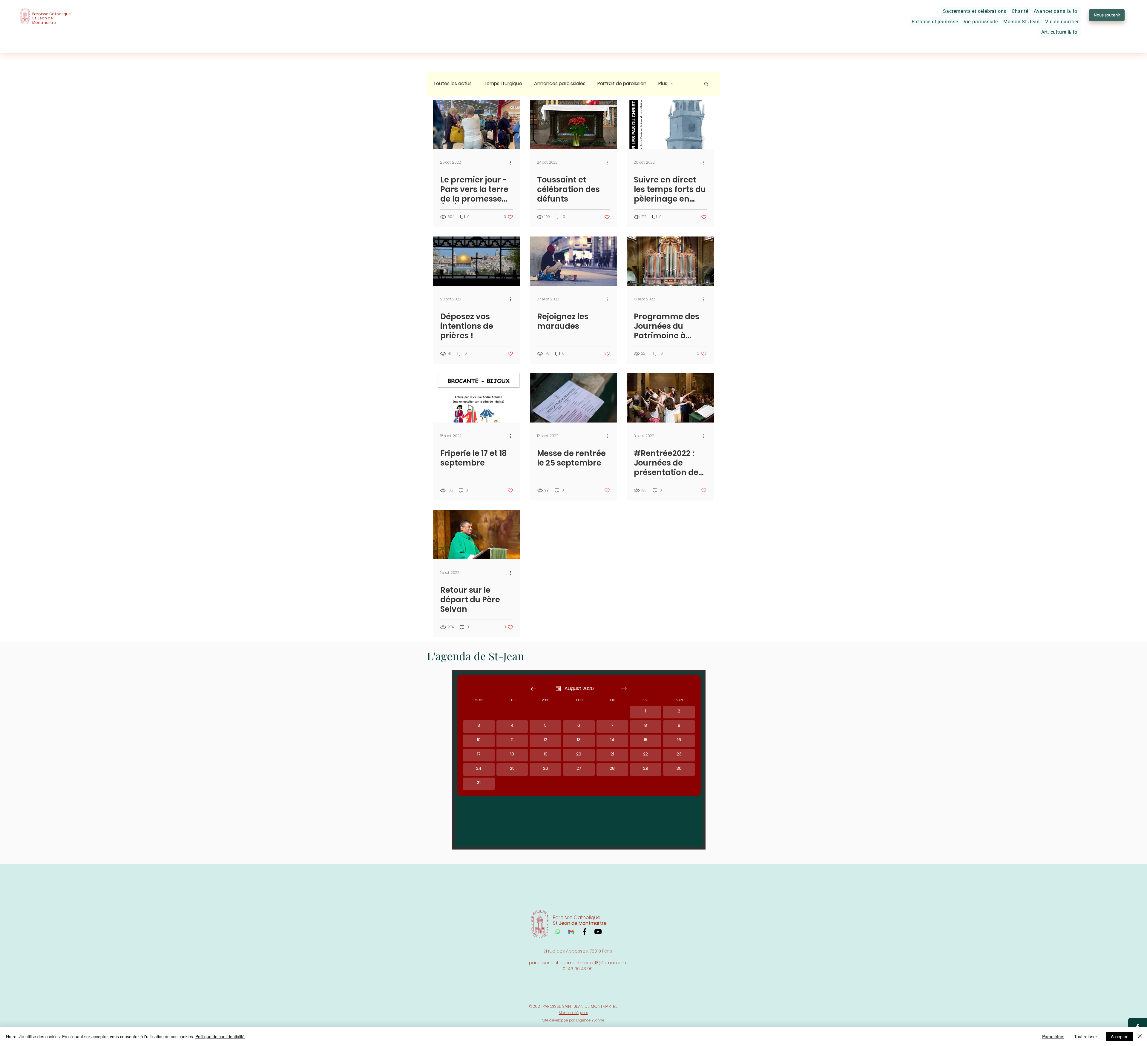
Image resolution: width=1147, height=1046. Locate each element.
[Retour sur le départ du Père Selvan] (476, 534)
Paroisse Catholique (51, 13)
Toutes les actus (452, 83)
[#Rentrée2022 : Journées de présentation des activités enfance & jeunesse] (670, 398)
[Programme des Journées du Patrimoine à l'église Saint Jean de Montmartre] (670, 261)
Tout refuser (1085, 1036)
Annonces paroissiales (559, 83)
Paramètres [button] (1053, 1036)
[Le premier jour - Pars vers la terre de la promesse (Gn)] (476, 124)
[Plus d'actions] (512, 162)
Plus (662, 83)
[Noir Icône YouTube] (598, 931)
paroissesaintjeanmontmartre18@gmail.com (577, 963)
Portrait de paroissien (621, 83)
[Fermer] (1139, 1036)
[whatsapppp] (557, 931)
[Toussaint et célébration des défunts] (573, 124)
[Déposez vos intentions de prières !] (476, 261)
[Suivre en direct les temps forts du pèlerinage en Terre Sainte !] (670, 124)
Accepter (1119, 1036)
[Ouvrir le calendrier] (558, 688)
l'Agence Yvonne (590, 1020)
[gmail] (571, 931)
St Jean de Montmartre (44, 20)
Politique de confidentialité (220, 1036)
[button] (974, 11)
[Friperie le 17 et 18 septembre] (476, 398)
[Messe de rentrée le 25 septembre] (573, 398)
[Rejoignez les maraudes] (573, 261)
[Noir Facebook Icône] (584, 931)
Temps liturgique (503, 83)
